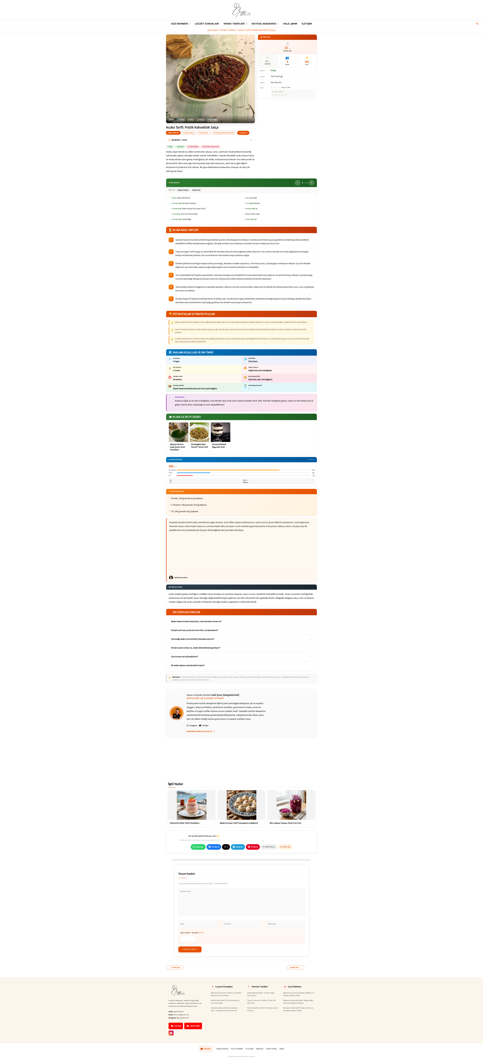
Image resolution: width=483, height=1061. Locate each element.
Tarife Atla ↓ (243, 133)
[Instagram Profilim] (171, 1032)
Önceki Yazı (174, 967)
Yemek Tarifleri (228, 30)
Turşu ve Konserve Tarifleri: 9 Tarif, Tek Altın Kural (261, 1001)
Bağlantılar (259, 1049)
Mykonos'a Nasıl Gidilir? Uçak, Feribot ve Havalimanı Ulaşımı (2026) (298, 1009)
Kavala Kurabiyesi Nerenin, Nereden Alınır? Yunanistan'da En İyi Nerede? (224, 1009)
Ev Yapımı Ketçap (188, 133)
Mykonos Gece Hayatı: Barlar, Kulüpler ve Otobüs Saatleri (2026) (298, 994)
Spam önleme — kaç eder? (192, 933)
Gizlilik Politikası (271, 1049)
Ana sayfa (213, 30)
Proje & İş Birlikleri (237, 1049)
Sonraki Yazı (295, 967)
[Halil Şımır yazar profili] (177, 713)
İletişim (281, 1049)
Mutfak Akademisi (222, 1049)
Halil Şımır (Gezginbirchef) (225, 694)
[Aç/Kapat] (251, 140)
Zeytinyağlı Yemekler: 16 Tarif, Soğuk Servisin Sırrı (260, 994)
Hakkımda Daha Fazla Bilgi (199, 731)
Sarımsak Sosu (203, 133)
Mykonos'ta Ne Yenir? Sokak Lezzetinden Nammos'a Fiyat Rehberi (226, 994)
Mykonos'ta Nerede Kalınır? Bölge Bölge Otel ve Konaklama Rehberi (298, 1001)
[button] (189, 24)
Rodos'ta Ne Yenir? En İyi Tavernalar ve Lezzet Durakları (225, 1001)
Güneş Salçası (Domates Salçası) (223, 133)
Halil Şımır (207, 1049)
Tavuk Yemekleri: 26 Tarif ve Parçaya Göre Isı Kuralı (262, 1009)
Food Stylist (249, 1049)
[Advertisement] (241, 553)
